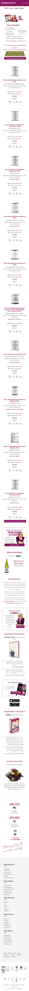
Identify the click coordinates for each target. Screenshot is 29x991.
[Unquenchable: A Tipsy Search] (14, 726)
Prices (5, 903)
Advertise (6, 956)
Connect (6, 955)
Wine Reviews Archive (8, 877)
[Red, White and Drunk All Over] (14, 650)
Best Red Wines (7, 935)
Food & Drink (6, 909)
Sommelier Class (7, 927)
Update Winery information (15, 52)
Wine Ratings (6, 869)
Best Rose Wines (7, 938)
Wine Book (6, 922)
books (20, 592)
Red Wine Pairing (7, 890)
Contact (19, 955)
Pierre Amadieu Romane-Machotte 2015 (15, 217)
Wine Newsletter (7, 872)
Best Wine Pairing (7, 885)
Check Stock (18, 91)
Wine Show (6, 920)
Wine (9, 953)
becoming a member (8, 601)
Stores (5, 907)
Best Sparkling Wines (8, 940)
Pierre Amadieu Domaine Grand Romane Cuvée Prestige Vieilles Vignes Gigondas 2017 (15, 309)
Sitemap (13, 956)
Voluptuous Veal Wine (14, 319)
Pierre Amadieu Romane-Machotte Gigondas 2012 (15, 447)
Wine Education (7, 925)
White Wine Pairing (8, 892)
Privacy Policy (19, 988)
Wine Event (6, 918)
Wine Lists (6, 876)
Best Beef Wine (14, 179)
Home (5, 953)
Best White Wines (7, 937)
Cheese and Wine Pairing (9, 889)
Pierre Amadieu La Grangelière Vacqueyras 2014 (14, 494)
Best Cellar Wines (7, 944)
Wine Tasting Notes (8, 874)
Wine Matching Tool (8, 887)
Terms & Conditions (11, 988)
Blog (19, 953)
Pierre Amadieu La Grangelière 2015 (14, 354)
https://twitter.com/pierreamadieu (17, 45)
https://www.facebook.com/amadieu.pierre (15, 49)
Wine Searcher (7, 870)
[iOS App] (14, 700)
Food (14, 953)
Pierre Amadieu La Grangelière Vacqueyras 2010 (14, 125)
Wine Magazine (7, 924)
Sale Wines (6, 910)
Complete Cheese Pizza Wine (14, 409)
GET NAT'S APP (16, 692)
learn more (17, 789)
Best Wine (6, 902)
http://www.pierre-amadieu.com (15, 38)
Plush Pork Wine (14, 226)
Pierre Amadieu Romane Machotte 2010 (14, 264)
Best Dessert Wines (8, 942)
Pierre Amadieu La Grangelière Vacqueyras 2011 (14, 170)
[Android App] (14, 704)
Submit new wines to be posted (15, 55)
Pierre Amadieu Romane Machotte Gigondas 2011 (14, 400)
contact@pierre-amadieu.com (17, 41)
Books (13, 955)
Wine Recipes (7, 894)
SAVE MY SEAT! (14, 545)
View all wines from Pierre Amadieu (15, 58)
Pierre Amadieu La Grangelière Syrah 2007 (14, 80)
